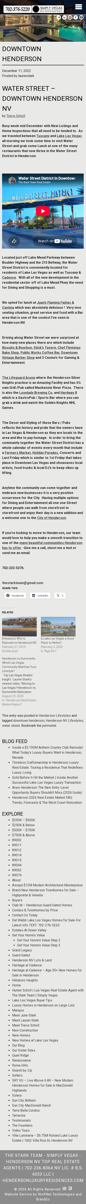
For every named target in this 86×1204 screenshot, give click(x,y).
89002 (17, 840)
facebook (75, 17)
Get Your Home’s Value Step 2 (38, 940)
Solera (17, 1095)
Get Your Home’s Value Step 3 (38, 945)
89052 (17, 870)
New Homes (21, 1035)
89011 (17, 845)
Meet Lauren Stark (25, 1020)
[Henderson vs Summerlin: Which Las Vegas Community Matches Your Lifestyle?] (21, 681)
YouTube (81, 17)
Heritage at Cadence (27, 965)
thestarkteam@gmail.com (22, 583)
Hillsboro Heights (25, 980)
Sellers (17, 1075)
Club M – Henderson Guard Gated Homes (42, 905)
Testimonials (21, 1120)
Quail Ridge (20, 1055)
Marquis (18, 1010)
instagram (70, 17)
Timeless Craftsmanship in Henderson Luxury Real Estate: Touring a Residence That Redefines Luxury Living (47, 768)
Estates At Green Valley (29, 930)
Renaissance (21, 1060)
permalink (49, 726)
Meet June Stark (24, 1015)
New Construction (25, 1030)
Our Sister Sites (23, 1050)
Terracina (18, 1115)
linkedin (64, 17)
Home (16, 985)
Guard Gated (21, 955)
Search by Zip (22, 1070)
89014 (17, 855)
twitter (59, 17)
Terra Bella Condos (26, 1110)
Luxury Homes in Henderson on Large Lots (43, 1005)
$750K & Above (23, 835)
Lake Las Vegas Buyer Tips (32, 1000)
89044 (17, 865)
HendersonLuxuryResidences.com (43, 1180)
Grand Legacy (22, 950)
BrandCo (43, 1199)
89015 (17, 860)
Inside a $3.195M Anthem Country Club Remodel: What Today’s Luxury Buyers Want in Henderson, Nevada (47, 752)
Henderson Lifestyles (55, 716)
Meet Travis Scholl (25, 1025)
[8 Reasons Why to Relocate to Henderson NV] (19, 627)
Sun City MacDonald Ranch (31, 1105)
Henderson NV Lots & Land (32, 960)
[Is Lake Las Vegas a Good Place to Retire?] (58, 627)
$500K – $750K (23, 830)
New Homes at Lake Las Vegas (35, 1040)
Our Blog (18, 1045)
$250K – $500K (23, 820)
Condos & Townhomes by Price (35, 910)
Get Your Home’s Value (28, 935)
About (16, 880)
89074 (17, 875)
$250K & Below (23, 825)
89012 (17, 850)
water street (11, 726)
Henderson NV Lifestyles (64, 721)
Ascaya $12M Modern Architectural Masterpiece (47, 885)
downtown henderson (28, 721)
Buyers (17, 900)
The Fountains (22, 1125)
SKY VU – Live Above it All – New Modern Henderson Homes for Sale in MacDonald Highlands (42, 1085)
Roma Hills (20, 1065)
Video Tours (21, 1130)
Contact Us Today (25, 915)
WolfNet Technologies (56, 1194)
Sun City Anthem (24, 1100)
